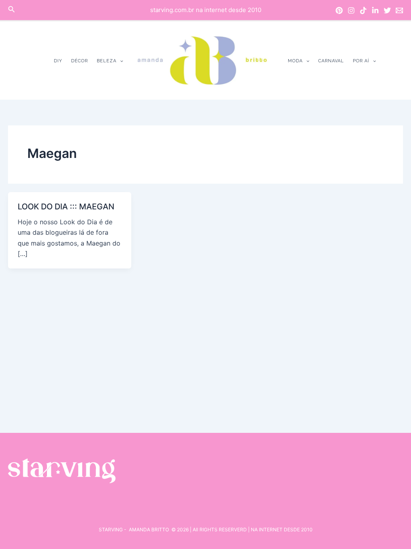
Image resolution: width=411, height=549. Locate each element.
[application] (119, 61)
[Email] (399, 10)
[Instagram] (351, 10)
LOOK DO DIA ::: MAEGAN (66, 206)
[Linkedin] (375, 10)
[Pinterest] (339, 10)
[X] (387, 10)
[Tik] (363, 10)
